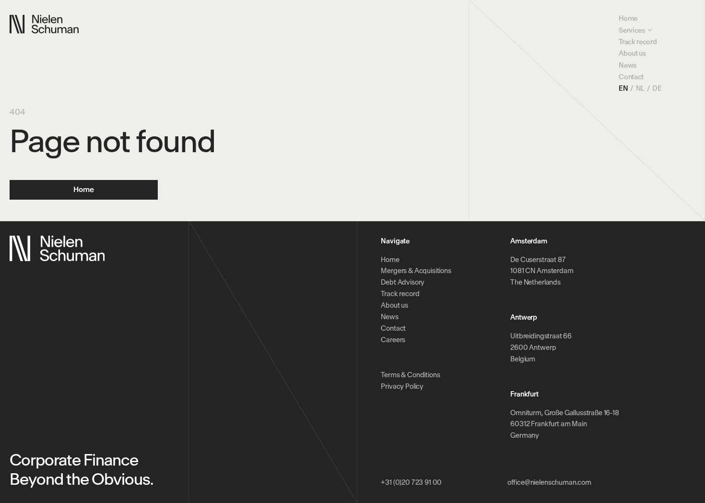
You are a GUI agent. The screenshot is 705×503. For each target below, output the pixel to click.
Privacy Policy (402, 386)
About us (632, 53)
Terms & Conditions (410, 375)
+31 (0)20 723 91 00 (411, 482)
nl (640, 88)
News (627, 65)
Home (628, 18)
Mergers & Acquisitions (416, 270)
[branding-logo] (44, 24)
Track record (638, 41)
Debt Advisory (402, 282)
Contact (631, 76)
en (623, 88)
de (656, 88)
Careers (393, 339)
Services (632, 30)
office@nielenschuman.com (549, 482)
